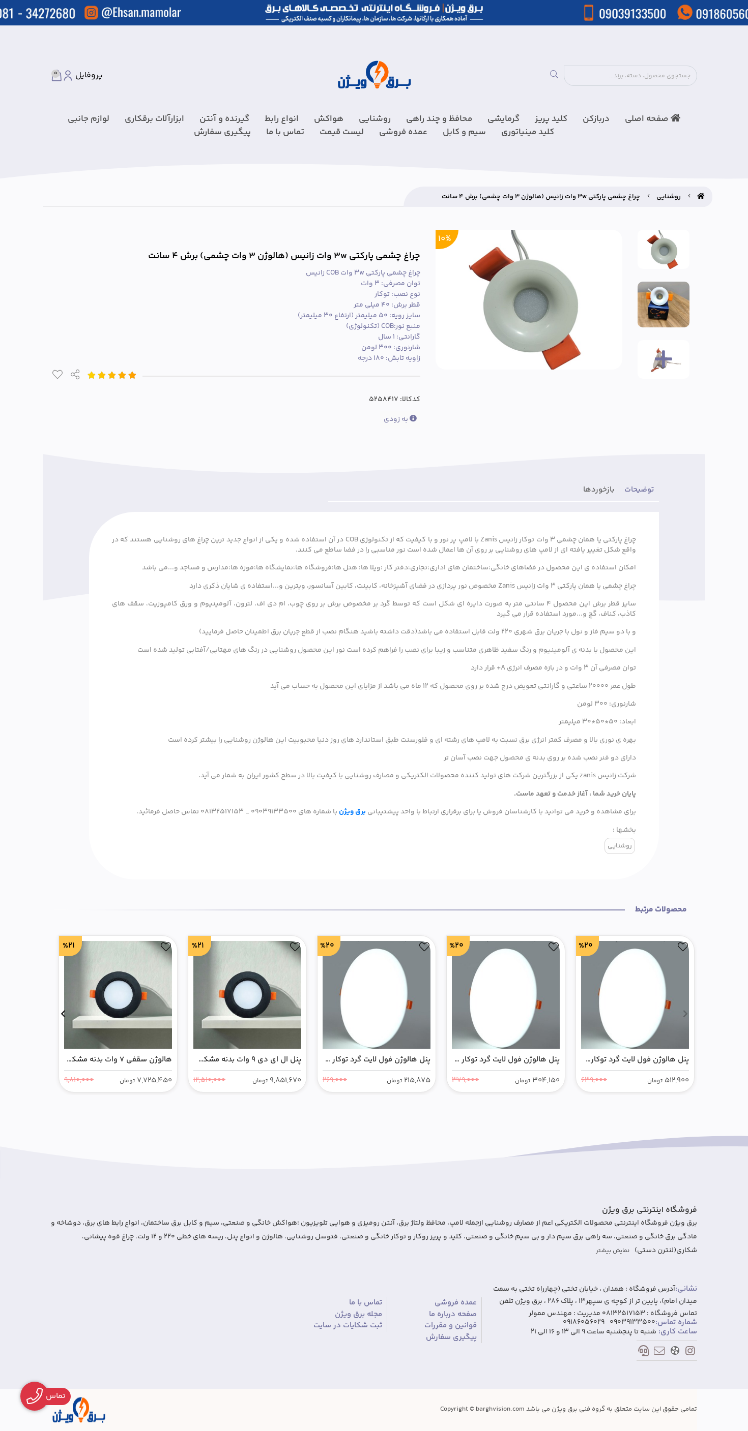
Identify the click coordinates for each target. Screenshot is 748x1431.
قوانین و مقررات (450, 1325)
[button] (685, 1013)
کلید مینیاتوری (527, 132)
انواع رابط (282, 119)
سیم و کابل (464, 132)
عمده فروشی (403, 132)
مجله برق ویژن (358, 1314)
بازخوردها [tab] (598, 490)
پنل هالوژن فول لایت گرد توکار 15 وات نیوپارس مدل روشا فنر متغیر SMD (506, 1060)
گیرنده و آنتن (224, 119)
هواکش (328, 119)
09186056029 (584, 1322)
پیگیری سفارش (222, 132)
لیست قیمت (342, 132)
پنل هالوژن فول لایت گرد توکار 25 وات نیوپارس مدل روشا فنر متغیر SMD (639, 1060)
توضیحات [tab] (639, 490)
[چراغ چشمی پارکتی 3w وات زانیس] (79, 1410)
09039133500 (632, 1322)
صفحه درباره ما (453, 1314)
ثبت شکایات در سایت (347, 1325)
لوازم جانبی (88, 119)
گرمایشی (503, 119)
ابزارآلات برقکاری (154, 119)
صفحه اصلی (648, 119)
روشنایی (375, 119)
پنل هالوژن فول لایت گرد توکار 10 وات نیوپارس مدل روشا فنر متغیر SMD (376, 1060)
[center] (554, 76)
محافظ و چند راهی (439, 119)
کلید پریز (551, 119)
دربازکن (596, 119)
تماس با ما (285, 132)
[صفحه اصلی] (701, 197)
